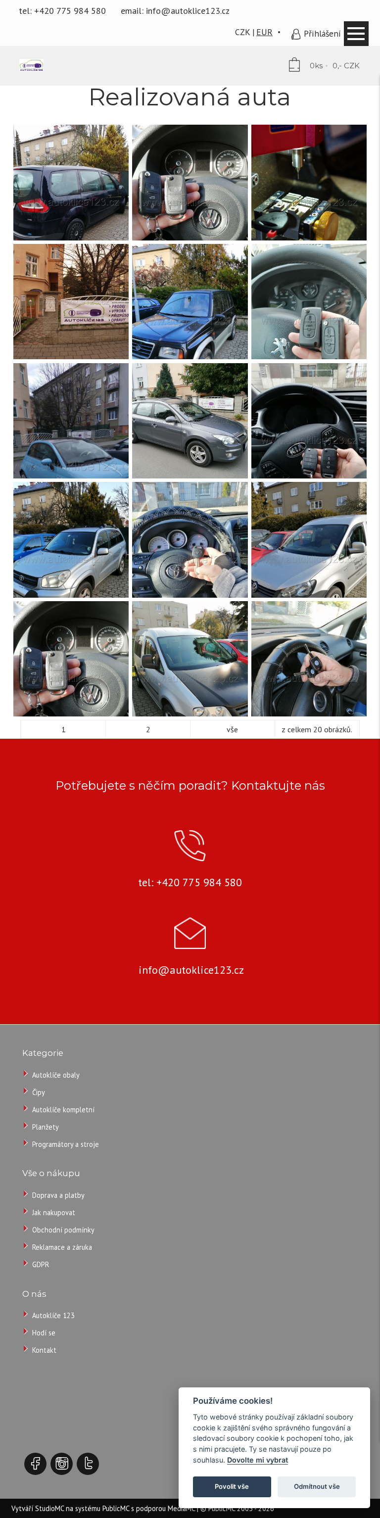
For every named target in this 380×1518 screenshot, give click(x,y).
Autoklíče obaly (56, 1075)
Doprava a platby (58, 1195)
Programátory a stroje (65, 1144)
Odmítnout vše (317, 1486)
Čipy (38, 1092)
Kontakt (44, 1350)
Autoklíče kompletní (63, 1109)
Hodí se (43, 1332)
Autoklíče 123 (53, 1315)
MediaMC (181, 1508)
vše (232, 729)
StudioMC (49, 1508)
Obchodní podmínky (63, 1229)
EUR (264, 32)
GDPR (40, 1264)
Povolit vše (232, 1486)
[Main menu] (356, 33)
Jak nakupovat (53, 1212)
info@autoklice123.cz (188, 10)
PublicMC (115, 1508)
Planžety (45, 1127)
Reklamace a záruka (62, 1247)
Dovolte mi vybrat (257, 1460)
